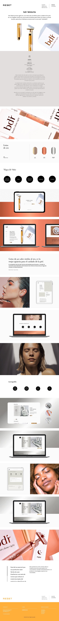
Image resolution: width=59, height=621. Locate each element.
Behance (43, 611)
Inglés (53, 4)
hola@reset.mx (25, 609)
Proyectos (44, 7)
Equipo (43, 4)
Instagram (43, 610)
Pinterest (43, 612)
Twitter (42, 613)
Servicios (44, 6)
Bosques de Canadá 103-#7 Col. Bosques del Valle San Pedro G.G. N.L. (7, 610)
